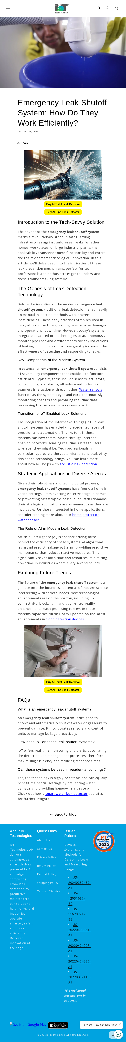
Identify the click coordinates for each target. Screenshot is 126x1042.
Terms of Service (48, 891)
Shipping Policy (47, 883)
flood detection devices (65, 619)
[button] (8, 8)
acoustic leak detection (78, 464)
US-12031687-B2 (76, 898)
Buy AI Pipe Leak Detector (63, 212)
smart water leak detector (66, 793)
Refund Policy (46, 874)
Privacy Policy (46, 857)
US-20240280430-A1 (79, 882)
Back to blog (65, 814)
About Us (43, 840)
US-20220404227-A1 (79, 945)
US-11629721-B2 (76, 914)
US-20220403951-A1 (79, 929)
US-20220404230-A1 (79, 961)
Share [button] (25, 143)
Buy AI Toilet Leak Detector (63, 204)
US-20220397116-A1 (79, 977)
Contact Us (44, 849)
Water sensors (90, 389)
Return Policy (46, 866)
